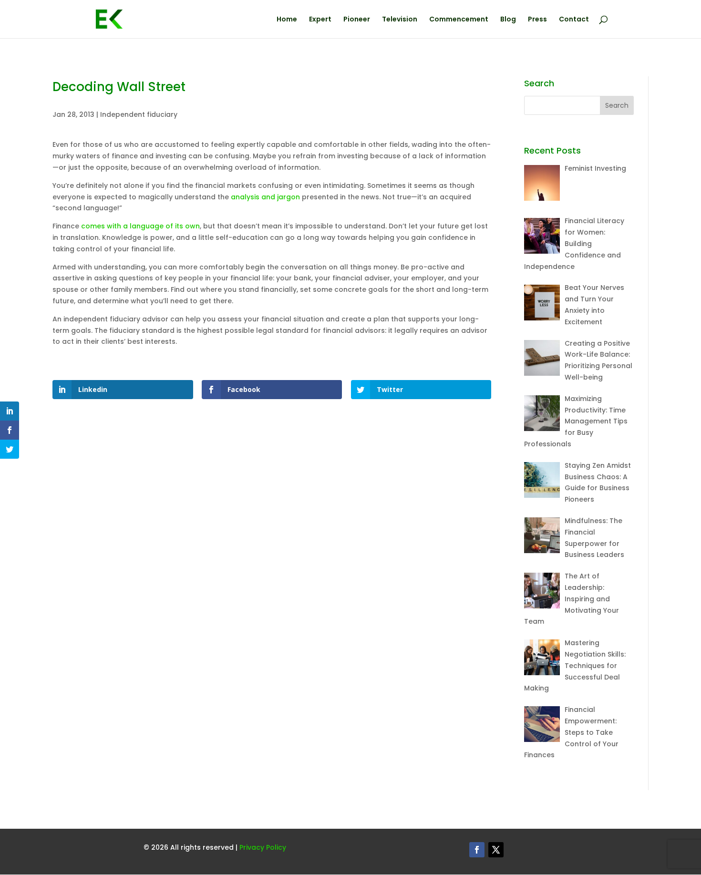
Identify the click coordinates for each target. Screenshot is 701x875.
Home (287, 20)
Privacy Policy (262, 847)
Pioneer (356, 20)
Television (399, 20)
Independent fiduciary (138, 114)
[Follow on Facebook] (477, 849)
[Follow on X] (496, 849)
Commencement (458, 20)
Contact (574, 20)
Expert (320, 20)
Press (537, 20)
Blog (508, 20)
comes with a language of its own (140, 226)
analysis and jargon (265, 197)
